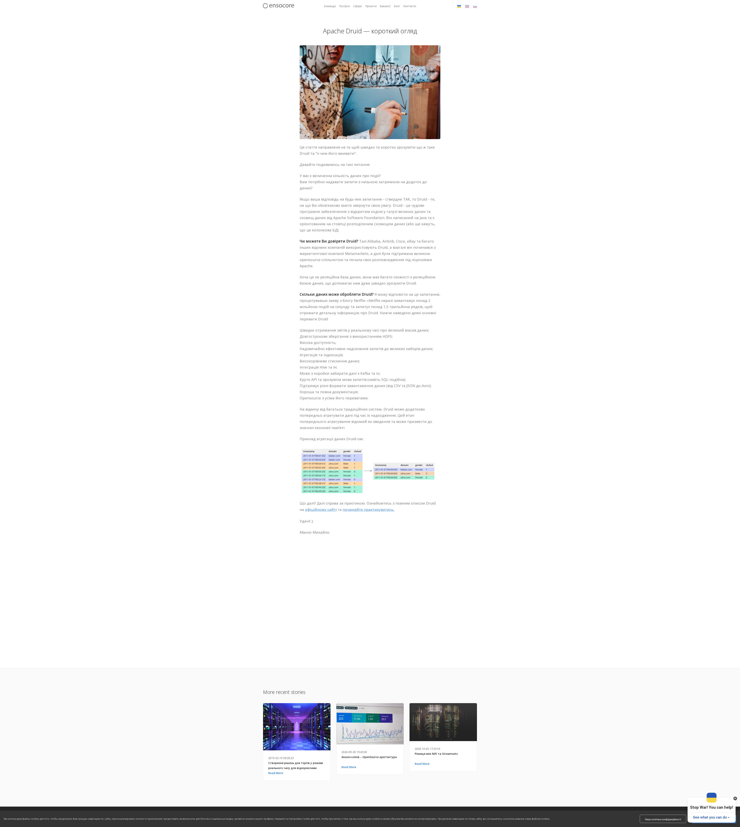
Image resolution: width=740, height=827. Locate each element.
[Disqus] (370, 598)
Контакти (409, 6)
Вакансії (385, 6)
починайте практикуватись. (368, 509)
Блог (397, 6)
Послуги (344, 6)
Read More (275, 773)
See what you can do (710, 817)
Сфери (357, 6)
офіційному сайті (321, 509)
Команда (330, 6)
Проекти (371, 6)
